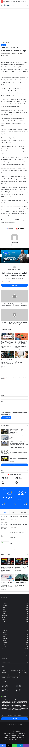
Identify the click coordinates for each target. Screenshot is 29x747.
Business (4, 601)
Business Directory (18, 741)
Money (4, 611)
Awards (11, 741)
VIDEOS (3, 655)
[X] (13, 245)
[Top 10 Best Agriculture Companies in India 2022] (5, 526)
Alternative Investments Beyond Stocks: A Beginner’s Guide (20, 361)
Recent (13, 512)
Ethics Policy (15, 739)
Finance (4, 607)
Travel (4, 646)
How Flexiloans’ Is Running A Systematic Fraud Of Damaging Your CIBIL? (21, 567)
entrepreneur (10, 672)
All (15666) (14, 464)
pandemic (3, 677)
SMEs (4, 613)
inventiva (11, 675)
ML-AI (4, 640)
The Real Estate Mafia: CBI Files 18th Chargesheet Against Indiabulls (21, 584)
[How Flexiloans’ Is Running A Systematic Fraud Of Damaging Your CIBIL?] (21, 561)
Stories (7, 42)
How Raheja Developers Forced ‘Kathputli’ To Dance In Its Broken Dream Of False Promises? (14, 259)
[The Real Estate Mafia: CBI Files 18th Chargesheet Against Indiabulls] (21, 577)
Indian (6, 675)
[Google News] (8, 228)
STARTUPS (4, 628)
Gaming (4, 636)
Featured (4, 619)
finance (16, 672)
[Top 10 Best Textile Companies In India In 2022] (5, 537)
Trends (3, 653)
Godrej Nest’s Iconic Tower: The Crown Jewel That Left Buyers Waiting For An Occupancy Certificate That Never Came (7, 344)
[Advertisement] (14, 24)
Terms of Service (21, 733)
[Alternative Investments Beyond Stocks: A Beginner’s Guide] (21, 354)
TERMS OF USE (7, 737)
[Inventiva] (8, 5)
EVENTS (3, 617)
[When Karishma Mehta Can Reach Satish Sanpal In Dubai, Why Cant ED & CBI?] (4, 458)
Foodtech (5, 634)
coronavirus (13, 670)
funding (20, 672)
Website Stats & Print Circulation (17, 735)
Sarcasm (4, 625)
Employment (4, 615)
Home (3, 42)
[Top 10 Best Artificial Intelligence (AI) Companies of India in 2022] (5, 519)
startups (13, 677)
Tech (3, 650)
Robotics (5, 642)
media (22, 675)
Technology (5, 644)
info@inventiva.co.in (17, 711)
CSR (5, 733)
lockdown (17, 675)
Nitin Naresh (5, 53)
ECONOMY (4, 672)
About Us (9, 733)
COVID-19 (19, 670)
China (8, 670)
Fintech (4, 632)
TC (17, 677)
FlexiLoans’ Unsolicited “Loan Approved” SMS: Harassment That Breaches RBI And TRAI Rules (6, 585)
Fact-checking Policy (7, 739)
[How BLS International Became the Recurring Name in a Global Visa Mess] (4, 452)
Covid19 (24, 670)
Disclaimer (7, 741)
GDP (4, 609)
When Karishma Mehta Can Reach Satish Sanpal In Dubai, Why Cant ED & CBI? (18, 458)
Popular (5, 512)
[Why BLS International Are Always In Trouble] (4, 437)
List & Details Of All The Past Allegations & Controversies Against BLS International (18, 431)
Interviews (4, 621)
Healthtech (5, 638)
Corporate (5, 603)
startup (8, 677)
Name (2, 395)
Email (2, 401)
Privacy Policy (14, 733)
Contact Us (7, 735)
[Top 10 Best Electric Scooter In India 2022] (5, 543)
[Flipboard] (20, 228)
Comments (23, 512)
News (26, 675)
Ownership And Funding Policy (18, 737)
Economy (5, 605)
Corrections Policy (22, 739)
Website (3, 406)
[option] (14, 255)
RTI (2, 623)
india (3, 675)
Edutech (5, 630)
